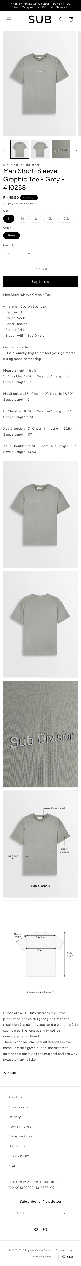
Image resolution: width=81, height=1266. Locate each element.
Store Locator (19, 1107)
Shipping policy (42, 1256)
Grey (14, 236)
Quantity (9, 245)
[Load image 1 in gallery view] (20, 149)
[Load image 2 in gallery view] (40, 149)
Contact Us (17, 1146)
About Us (15, 1097)
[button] (8, 19)
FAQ (12, 1166)
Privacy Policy (19, 1156)
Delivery (15, 1117)
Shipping (8, 203)
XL (52, 220)
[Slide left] (5, 150)
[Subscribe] (63, 1213)
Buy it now (40, 282)
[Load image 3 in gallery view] (61, 149)
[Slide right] (76, 150)
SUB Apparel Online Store (34, 1250)
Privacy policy (64, 1250)
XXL (68, 220)
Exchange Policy (21, 1136)
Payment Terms (20, 1127)
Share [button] (12, 1073)
